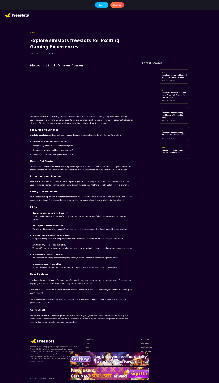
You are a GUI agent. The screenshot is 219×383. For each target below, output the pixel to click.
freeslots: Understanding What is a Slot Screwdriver (173, 133)
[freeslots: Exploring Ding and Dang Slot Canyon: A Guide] (151, 76)
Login (101, 5)
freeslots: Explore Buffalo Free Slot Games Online (173, 151)
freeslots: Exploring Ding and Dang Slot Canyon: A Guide (174, 76)
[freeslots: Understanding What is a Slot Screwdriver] (151, 134)
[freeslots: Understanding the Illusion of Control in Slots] (151, 114)
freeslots (48, 53)
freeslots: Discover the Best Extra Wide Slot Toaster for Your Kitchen (174, 95)
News (32, 32)
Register (117, 5)
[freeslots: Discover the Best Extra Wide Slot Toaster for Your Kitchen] (151, 94)
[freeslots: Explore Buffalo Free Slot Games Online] (151, 152)
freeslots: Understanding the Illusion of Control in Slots (172, 114)
